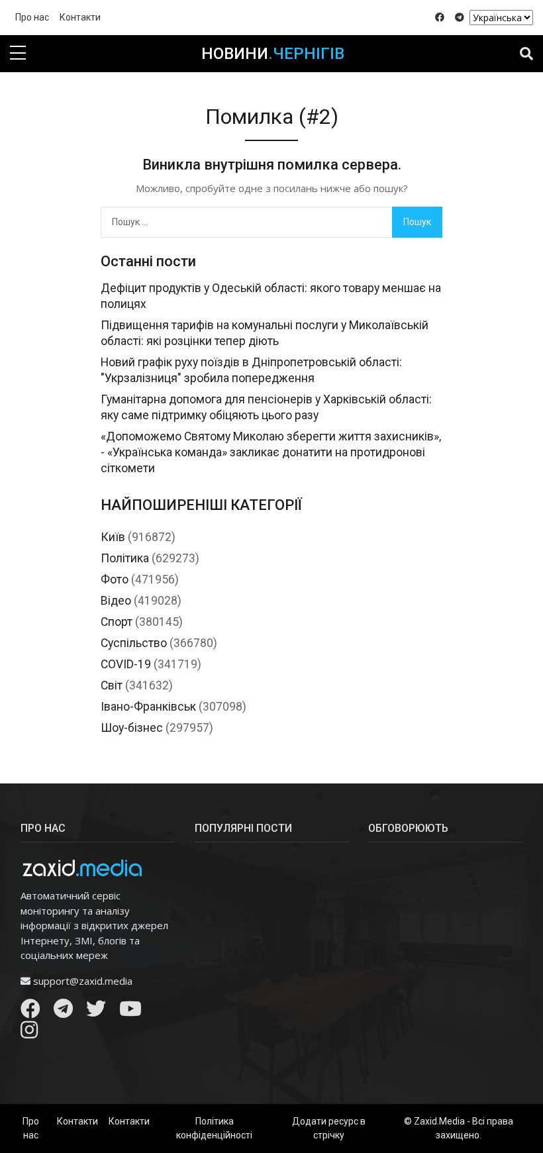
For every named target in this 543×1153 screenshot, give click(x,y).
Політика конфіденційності (214, 1128)
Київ (113, 537)
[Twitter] (96, 1012)
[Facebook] (30, 1012)
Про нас (32, 17)
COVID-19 (126, 664)
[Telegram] (63, 1012)
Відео (116, 600)
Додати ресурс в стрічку (329, 1128)
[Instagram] (29, 1033)
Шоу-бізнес (132, 727)
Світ (112, 685)
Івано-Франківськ (148, 706)
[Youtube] (130, 1012)
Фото (114, 579)
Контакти (80, 17)
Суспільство (134, 643)
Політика (125, 558)
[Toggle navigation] (526, 53)
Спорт (116, 621)
